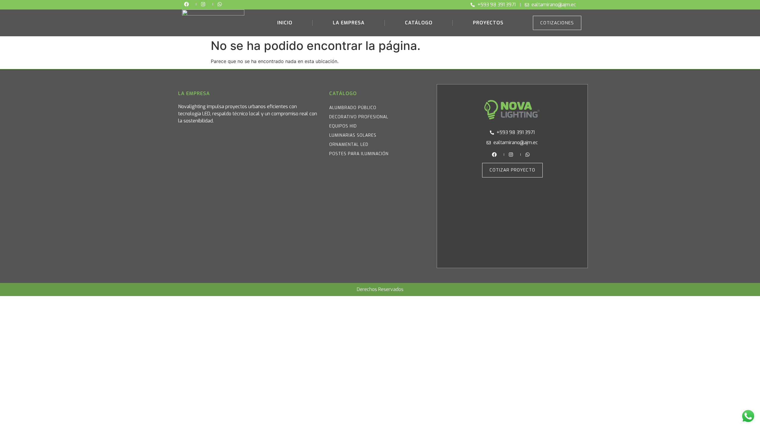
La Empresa (349, 23)
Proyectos (488, 23)
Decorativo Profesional (358, 117)
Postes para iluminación (359, 154)
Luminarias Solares (352, 135)
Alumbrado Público (352, 108)
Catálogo (419, 23)
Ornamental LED (348, 144)
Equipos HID (343, 126)
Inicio (284, 23)
